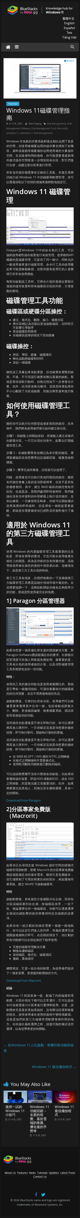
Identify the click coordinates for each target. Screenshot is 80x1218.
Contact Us (40, 1176)
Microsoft (62, 128)
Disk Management (56, 123)
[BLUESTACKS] (17, 1157)
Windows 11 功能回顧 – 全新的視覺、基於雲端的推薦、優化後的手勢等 (39, 1118)
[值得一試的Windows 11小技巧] (15, 1093)
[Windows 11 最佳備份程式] (64, 1093)
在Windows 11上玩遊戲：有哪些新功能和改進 (39, 1048)
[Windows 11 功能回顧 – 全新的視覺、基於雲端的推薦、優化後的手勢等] (40, 1093)
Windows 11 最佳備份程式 (54, 1066)
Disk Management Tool (43, 128)
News (32, 1172)
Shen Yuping (35, 123)
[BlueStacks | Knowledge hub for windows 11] (8, 47)
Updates (54, 1172)
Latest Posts (67, 1172)
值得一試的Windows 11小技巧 (15, 1110)
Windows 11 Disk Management (36, 133)
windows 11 (12, 133)
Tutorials (12, 103)
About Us (10, 1172)
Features (22, 1172)
